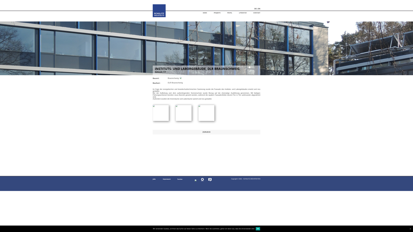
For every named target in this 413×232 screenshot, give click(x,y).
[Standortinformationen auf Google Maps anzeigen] (180, 78)
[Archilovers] (210, 180)
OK (258, 229)
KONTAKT (256, 13)
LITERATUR (243, 13)
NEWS (205, 13)
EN (259, 9)
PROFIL (229, 13)
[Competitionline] (202, 180)
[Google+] (195, 180)
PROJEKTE (217, 13)
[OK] (410, 229)
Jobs (154, 179)
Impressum (167, 179)
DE (255, 9)
